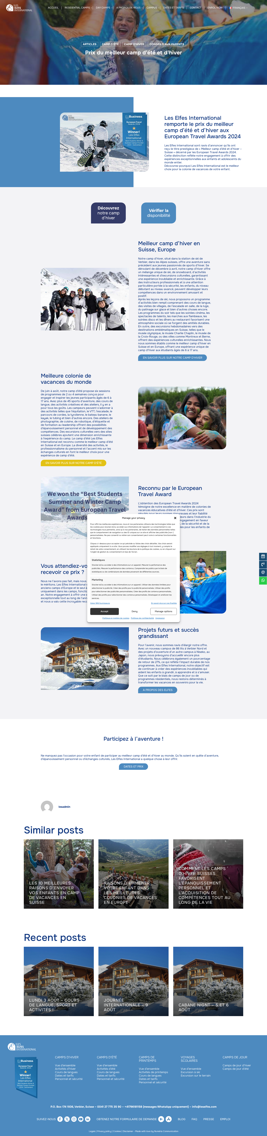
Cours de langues (66, 1072)
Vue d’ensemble (65, 1065)
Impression (160, 618)
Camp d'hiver (134, 44)
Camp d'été (110, 44)
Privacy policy (104, 1131)
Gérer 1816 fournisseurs (100, 603)
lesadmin (64, 807)
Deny (135, 611)
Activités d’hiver (65, 1069)
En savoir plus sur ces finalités (164, 603)
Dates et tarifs (64, 1075)
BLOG (181, 1119)
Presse (208, 1119)
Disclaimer (128, 1131)
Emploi (225, 1119)
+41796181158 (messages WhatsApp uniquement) (157, 1106)
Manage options (163, 611)
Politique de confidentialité (142, 618)
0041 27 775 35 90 (109, 1106)
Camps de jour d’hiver (237, 1065)
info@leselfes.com (204, 1106)
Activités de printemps (153, 1072)
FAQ (194, 1119)
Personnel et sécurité (69, 1079)
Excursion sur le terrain (196, 1075)
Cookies (117, 1131)
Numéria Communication (166, 1131)
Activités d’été (106, 1069)
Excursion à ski (190, 1072)
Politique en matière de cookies (115, 618)
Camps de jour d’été (236, 1069)
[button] (175, 518)
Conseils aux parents (167, 44)
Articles (89, 44)
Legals (92, 1131)
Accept (104, 611)
